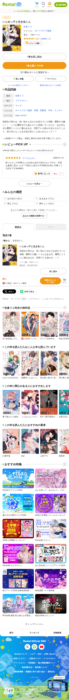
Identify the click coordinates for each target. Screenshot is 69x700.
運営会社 (51, 671)
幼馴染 (43, 110)
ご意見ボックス (34, 658)
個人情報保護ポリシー (47, 662)
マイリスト (52, 78)
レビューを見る (33, 183)
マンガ (18, 105)
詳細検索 (57, 632)
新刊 (11, 632)
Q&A (40, 654)
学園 (36, 110)
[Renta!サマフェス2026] (18, 4)
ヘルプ (32, 654)
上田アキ (44, 455)
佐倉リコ (28, 26)
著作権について (41, 667)
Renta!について (20, 654)
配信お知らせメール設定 (50, 85)
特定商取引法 (27, 667)
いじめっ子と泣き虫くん (32, 246)
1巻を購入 (34, 65)
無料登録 (62, 4)
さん (28, 157)
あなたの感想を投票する (33, 215)
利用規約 (31, 662)
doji (23, 455)
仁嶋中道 (6, 455)
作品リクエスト (19, 658)
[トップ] (9, 4)
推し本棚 (19, 78)
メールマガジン (49, 658)
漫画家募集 (18, 671)
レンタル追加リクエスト (18, 85)
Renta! (5, 298)
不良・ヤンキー (55, 110)
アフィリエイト (19, 662)
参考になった (44, 173)
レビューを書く (34, 43)
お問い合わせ (49, 654)
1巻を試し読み (34, 56)
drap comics (21, 115)
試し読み (53, 271)
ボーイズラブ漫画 (43, 30)
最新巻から (18, 240)
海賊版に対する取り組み (35, 671)
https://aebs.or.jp (22, 696)
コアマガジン (21, 100)
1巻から (6, 240)
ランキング (34, 632)
